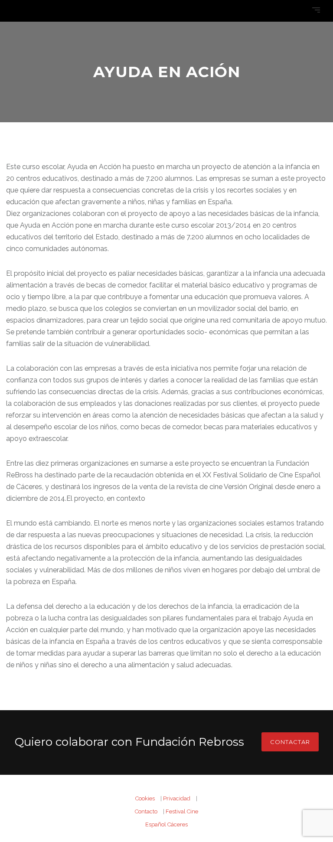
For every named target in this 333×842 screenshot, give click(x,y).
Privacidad (176, 798)
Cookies (145, 798)
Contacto (146, 811)
